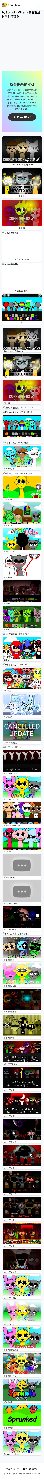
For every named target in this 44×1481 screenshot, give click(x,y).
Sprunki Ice (14, 5)
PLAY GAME (24, 117)
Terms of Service (30, 1469)
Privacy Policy (12, 1469)
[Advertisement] (22, 46)
